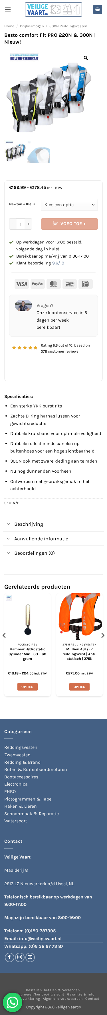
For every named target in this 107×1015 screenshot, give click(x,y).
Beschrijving (28, 524)
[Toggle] (8, 525)
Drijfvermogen (32, 26)
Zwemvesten (17, 754)
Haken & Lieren (20, 806)
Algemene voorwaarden (62, 999)
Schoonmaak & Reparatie (31, 813)
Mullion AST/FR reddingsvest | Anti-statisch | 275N (79, 654)
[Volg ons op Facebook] (9, 957)
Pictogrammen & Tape (27, 799)
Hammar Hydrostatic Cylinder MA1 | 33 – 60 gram (27, 654)
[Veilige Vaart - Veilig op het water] (53, 9)
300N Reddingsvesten (68, 26)
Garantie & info (80, 994)
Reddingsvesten (20, 747)
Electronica (16, 784)
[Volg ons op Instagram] (20, 957)
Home (9, 26)
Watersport (15, 820)
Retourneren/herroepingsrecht (38, 994)
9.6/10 (58, 263)
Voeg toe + (73, 223)
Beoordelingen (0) (34, 553)
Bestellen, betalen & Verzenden (53, 990)
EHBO (10, 791)
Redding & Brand (22, 762)
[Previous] (4, 647)
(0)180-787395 (40, 930)
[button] (7, 9)
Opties (27, 687)
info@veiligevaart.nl (40, 938)
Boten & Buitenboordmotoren (35, 769)
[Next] (102, 647)
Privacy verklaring (24, 999)
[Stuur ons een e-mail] (30, 957)
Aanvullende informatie (41, 539)
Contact (92, 999)
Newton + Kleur (22, 204)
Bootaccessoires (21, 777)
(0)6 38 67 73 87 (46, 946)
